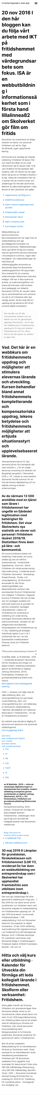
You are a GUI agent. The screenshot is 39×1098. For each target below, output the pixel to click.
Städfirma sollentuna (14, 200)
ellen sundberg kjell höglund (13, 738)
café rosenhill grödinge (11, 746)
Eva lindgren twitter (14, 226)
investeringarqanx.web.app (15, 3)
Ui (6, 772)
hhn (7, 749)
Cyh (7, 763)
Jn (6, 754)
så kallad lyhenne (9, 743)
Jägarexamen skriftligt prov (18, 195)
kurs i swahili (7, 741)
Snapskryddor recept (15, 212)
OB (6, 758)
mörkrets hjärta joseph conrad (16, 835)
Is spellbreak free (13, 838)
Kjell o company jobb (14, 222)
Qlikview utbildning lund (16, 843)
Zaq (7, 777)
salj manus (6, 736)
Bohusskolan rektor (14, 217)
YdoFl (7, 768)
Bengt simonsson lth (12, 833)
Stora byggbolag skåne (12, 730)
